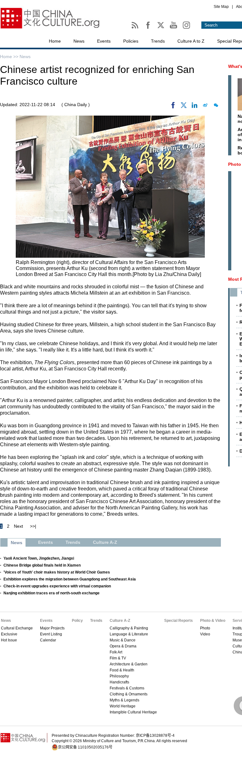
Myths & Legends (124, 700)
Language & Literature (129, 634)
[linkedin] (194, 106)
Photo (205, 628)
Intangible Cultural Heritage (133, 712)
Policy (77, 620)
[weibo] (205, 106)
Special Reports (178, 620)
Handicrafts (119, 682)
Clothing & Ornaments (128, 694)
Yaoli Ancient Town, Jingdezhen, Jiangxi (38, 558)
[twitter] (183, 106)
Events (104, 41)
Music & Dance (122, 640)
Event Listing (51, 634)
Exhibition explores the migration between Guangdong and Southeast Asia (69, 579)
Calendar (48, 640)
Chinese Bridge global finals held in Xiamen (42, 565)
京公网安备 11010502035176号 (85, 747)
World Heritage (122, 706)
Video (205, 634)
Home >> (10, 56)
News (78, 41)
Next (18, 526)
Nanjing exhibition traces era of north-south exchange (51, 593)
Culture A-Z (120, 620)
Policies (130, 41)
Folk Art (116, 652)
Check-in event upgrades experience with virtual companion (57, 586)
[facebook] (173, 106)
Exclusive (9, 634)
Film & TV (118, 658)
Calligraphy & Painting (129, 628)
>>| (33, 526)
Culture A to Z (191, 41)
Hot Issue (9, 640)
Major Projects (52, 628)
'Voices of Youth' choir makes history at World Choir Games (56, 572)
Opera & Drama (123, 646)
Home (55, 41)
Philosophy (119, 676)
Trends (158, 41)
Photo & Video (212, 620)
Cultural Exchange (17, 628)
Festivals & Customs (127, 688)
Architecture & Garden (128, 664)
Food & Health (122, 670)
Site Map (221, 6)
